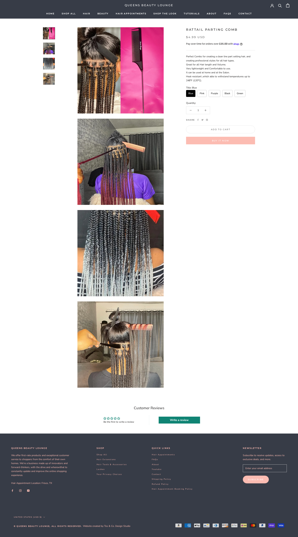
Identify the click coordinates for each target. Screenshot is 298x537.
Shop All (69, 13)
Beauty (102, 13)
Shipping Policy (161, 479)
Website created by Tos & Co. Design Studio (106, 526)
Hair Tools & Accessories (112, 464)
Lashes (101, 469)
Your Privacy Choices (109, 474)
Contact (245, 13)
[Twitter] (202, 120)
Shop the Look (165, 13)
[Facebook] (198, 120)
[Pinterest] (207, 120)
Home (50, 13)
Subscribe (256, 479)
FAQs (227, 13)
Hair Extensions (106, 459)
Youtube (156, 469)
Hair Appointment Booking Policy (172, 489)
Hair (86, 13)
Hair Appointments (131, 13)
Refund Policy (160, 484)
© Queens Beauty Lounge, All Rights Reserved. (48, 526)
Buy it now (220, 140)
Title (191, 87)
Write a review (179, 420)
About (211, 13)
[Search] (280, 5)
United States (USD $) (28, 517)
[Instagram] (20, 491)
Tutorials (192, 13)
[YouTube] (28, 491)
